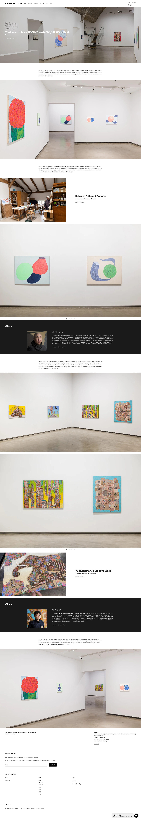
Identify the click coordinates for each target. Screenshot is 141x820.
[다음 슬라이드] (77, 319)
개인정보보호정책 (40, 808)
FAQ (21, 808)
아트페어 (7, 780)
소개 (40, 787)
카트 (129, 2)
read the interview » (80, 202)
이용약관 (33, 808)
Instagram (76, 784)
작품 (40, 780)
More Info (96, 744)
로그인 (134, 2)
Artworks (62, 347)
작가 (25, 3)
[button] (131, 5)
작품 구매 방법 (27, 808)
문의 (51, 3)
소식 (40, 789)
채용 (73, 778)
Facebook (73, 784)
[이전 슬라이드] (63, 319)
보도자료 (36, 3)
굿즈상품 (41, 782)
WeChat (80, 784)
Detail (55, 347)
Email (6, 764)
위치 (47, 3)
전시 (6, 778)
